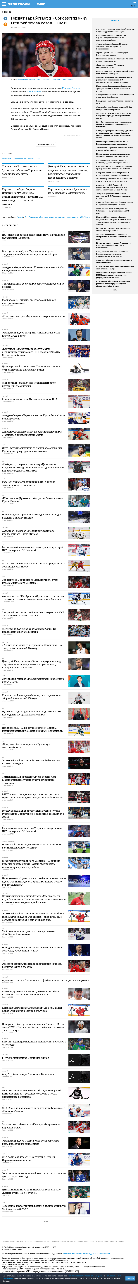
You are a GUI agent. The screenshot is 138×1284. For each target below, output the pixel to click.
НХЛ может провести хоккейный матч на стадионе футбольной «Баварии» (115, 30)
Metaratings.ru (76, 135)
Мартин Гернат (20, 159)
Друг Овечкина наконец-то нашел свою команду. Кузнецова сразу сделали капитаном (114, 124)
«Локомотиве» (33, 91)
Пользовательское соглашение (64, 1241)
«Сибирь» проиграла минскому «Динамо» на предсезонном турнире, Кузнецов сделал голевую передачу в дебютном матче (114, 134)
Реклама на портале (42, 1241)
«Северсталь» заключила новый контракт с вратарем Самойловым (115, 95)
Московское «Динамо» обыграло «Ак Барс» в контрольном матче (115, 60)
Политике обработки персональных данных (86, 1276)
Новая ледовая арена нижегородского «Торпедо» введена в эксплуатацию (113, 155)
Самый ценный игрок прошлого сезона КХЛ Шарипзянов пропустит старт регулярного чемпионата (114, 275)
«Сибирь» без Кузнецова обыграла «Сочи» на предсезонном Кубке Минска (114, 203)
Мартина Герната (71, 88)
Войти (133, 6)
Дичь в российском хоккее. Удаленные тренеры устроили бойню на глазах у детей (113, 88)
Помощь (5, 1241)
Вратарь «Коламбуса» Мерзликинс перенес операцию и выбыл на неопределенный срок (111, 37)
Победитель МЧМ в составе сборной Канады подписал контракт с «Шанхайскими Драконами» (112, 254)
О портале (28, 1241)
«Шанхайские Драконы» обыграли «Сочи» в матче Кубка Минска (114, 149)
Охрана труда (82, 1241)
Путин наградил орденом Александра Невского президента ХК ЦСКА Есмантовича (113, 245)
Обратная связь (16, 1241)
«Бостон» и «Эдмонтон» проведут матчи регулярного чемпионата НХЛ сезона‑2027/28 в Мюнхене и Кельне (114, 79)
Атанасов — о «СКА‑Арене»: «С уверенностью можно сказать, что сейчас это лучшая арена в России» (112, 187)
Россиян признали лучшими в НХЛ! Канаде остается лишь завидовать (112, 142)
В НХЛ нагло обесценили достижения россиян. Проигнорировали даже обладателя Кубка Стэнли (113, 283)
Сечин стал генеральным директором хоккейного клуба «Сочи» (113, 229)
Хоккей (7, 12)
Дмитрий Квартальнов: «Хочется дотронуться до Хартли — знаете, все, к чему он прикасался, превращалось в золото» (68, 172)
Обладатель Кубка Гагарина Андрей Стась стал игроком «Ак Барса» (115, 72)
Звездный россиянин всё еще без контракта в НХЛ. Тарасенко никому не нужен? (113, 196)
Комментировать (46, 144)
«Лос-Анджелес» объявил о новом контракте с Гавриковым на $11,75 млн (57, 217)
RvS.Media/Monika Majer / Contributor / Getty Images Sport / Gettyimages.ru (45, 79)
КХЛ (38, 159)
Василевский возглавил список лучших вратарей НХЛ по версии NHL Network (114, 167)
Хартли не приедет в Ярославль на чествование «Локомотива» (67, 191)
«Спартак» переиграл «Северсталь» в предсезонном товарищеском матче (112, 173)
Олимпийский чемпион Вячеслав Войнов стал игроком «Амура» (115, 267)
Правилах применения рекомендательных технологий (86, 1254)
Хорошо (130, 1278)
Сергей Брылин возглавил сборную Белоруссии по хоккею (112, 53)
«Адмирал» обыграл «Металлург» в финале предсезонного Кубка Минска (113, 161)
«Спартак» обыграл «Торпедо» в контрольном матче (110, 66)
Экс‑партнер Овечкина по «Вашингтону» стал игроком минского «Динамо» (114, 180)
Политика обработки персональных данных (107, 1241)
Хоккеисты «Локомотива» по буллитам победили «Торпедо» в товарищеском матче (22, 170)
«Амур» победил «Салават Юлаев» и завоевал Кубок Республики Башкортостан (111, 46)
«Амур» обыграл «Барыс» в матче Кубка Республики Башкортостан (114, 108)
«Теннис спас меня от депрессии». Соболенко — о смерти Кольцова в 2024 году (113, 210)
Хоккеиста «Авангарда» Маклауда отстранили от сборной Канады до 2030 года (113, 236)
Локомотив (6, 159)
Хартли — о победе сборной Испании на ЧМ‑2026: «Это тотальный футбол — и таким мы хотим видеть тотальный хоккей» (22, 196)
